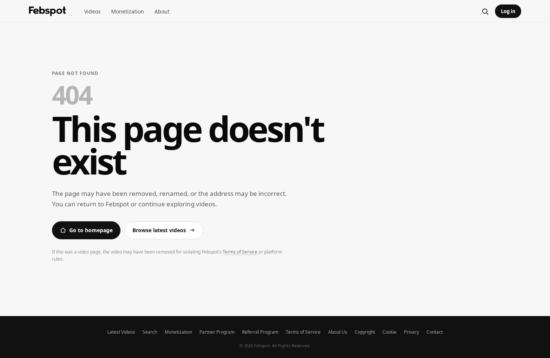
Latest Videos (121, 332)
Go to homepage (91, 230)
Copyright (365, 332)
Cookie (389, 332)
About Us (337, 332)
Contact (435, 332)
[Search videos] (485, 11)
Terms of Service (241, 252)
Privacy (411, 332)
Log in (508, 11)
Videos (92, 11)
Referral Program (260, 332)
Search (150, 332)
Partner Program (217, 332)
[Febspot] (47, 11)
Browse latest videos (159, 230)
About (162, 11)
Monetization (127, 11)
